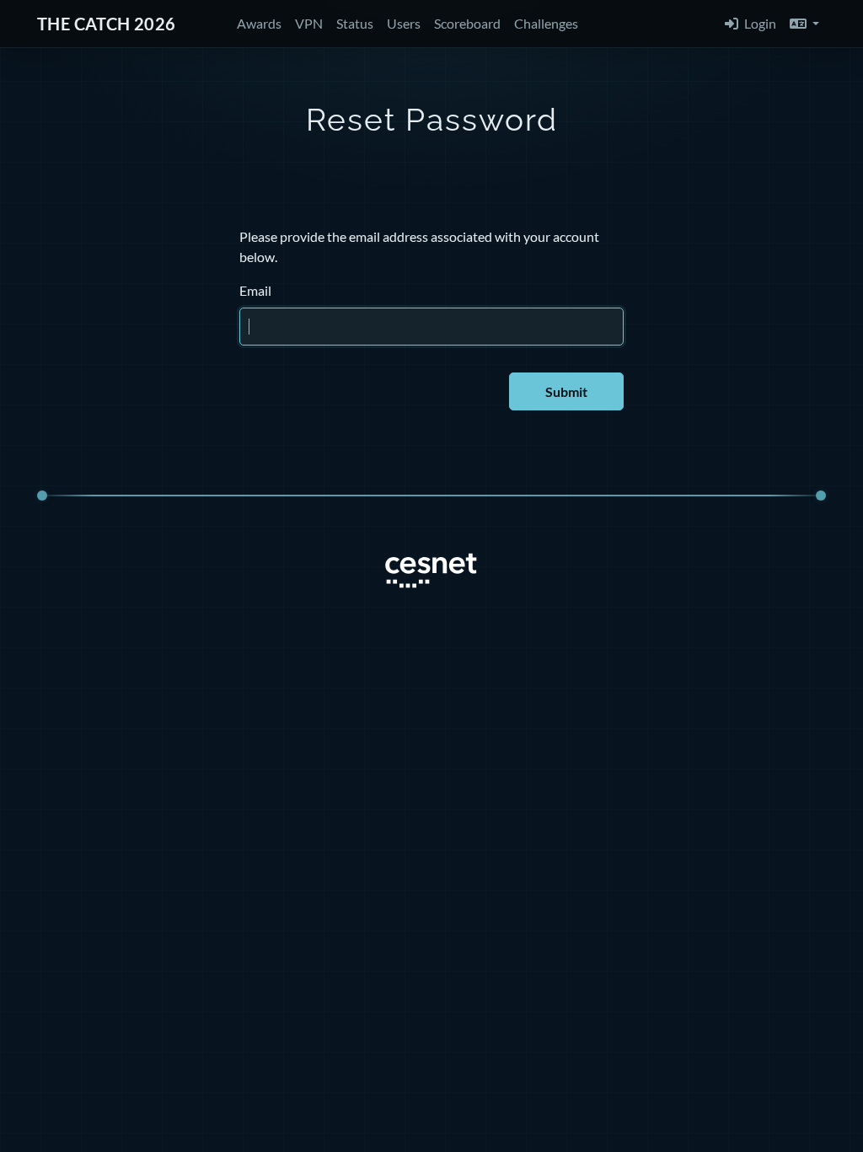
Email (255, 290)
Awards (259, 23)
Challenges (546, 23)
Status (354, 23)
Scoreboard (467, 23)
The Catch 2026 (106, 23)
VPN (309, 23)
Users (404, 23)
